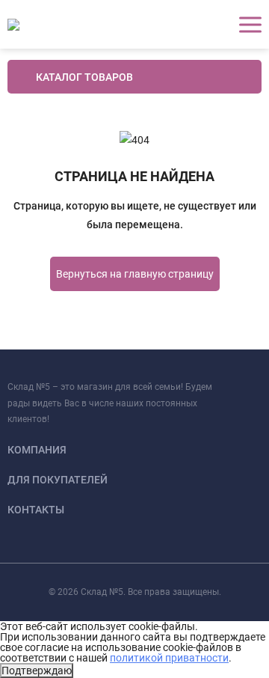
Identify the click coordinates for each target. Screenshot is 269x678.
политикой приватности (169, 658)
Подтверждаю (36, 671)
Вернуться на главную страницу (135, 274)
